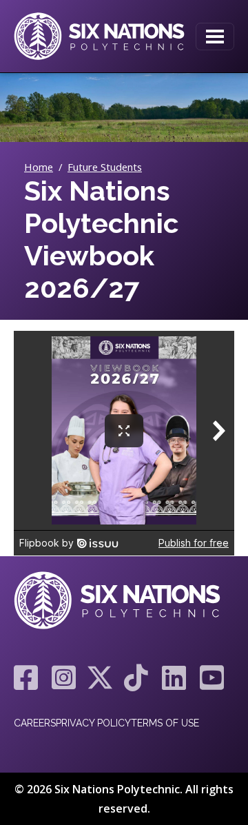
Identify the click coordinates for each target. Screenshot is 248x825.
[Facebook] (26, 677)
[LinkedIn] (174, 677)
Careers (35, 723)
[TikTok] (136, 677)
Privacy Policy (93, 723)
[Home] (99, 36)
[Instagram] (64, 677)
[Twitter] (100, 677)
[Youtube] (208, 677)
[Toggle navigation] (215, 36)
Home (38, 167)
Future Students (105, 167)
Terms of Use (165, 723)
